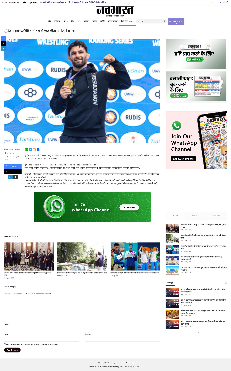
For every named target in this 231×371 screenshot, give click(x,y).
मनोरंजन (86, 21)
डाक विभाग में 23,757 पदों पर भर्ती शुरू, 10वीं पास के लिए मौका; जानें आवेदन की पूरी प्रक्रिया (204, 268)
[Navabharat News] (116, 11)
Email (6, 334)
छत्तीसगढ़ (57, 21)
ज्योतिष (102, 21)
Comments (216, 215)
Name (6, 324)
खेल (79, 21)
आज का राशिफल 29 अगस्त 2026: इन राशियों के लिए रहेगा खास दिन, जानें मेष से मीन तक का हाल (203, 301)
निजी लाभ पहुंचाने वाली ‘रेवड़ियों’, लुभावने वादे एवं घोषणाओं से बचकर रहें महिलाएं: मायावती (201, 258)
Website (88, 334)
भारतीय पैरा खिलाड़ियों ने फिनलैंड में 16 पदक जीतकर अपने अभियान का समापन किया (135, 272)
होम (49, 21)
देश (65, 21)
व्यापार (95, 21)
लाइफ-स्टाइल (113, 21)
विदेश (72, 21)
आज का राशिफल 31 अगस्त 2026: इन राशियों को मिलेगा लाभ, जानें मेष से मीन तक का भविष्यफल (203, 290)
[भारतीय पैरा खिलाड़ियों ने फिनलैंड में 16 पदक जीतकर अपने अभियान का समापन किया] (135, 256)
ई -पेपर (128, 21)
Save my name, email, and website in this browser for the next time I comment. (32, 344)
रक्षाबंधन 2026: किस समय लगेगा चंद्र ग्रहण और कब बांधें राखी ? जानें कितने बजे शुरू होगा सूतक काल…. (203, 312)
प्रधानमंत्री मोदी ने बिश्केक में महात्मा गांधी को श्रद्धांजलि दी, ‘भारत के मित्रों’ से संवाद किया (72, 2)
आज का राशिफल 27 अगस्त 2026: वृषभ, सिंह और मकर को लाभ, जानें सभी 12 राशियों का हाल (203, 322)
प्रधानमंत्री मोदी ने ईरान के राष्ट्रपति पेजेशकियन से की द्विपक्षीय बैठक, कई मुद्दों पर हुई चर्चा (27, 274)
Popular (195, 215)
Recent (175, 215)
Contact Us (92, 366)
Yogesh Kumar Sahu (13, 149)
